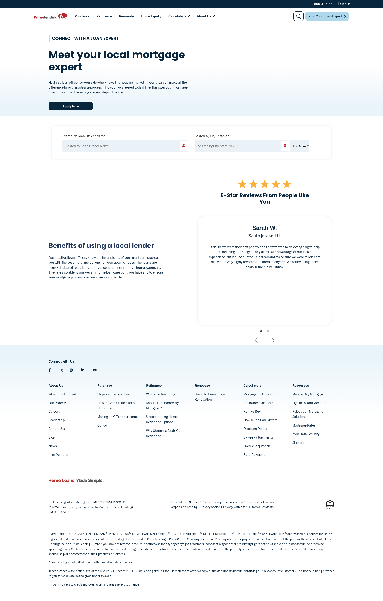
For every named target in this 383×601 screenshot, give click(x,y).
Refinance (104, 16)
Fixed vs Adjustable (257, 446)
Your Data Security (305, 434)
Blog (52, 437)
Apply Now (71, 106)
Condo (102, 425)
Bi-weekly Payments (258, 437)
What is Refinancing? (161, 394)
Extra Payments (255, 454)
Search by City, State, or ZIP (214, 136)
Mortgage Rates (303, 425)
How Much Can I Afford (260, 420)
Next (271, 338)
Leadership (57, 420)
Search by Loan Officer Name (84, 136)
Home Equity (151, 16)
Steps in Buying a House (114, 394)
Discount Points (255, 428)
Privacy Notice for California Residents (248, 507)
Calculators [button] (177, 16)
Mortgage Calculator (259, 394)
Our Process (58, 402)
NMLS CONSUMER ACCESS (108, 502)
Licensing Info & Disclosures (243, 502)
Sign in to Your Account (309, 402)
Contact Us (57, 428)
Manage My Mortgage (308, 394)
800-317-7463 (325, 4)
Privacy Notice (211, 507)
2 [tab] (268, 331)
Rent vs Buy (252, 411)
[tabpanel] (265, 274)
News (53, 446)
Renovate (126, 16)
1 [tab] (261, 331)
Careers (54, 411)
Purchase (82, 16)
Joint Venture (58, 454)
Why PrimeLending (62, 394)
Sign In (345, 4)
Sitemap (298, 442)
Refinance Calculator (259, 402)
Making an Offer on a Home (117, 416)
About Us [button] (204, 16)
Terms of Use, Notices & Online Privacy (196, 502)
